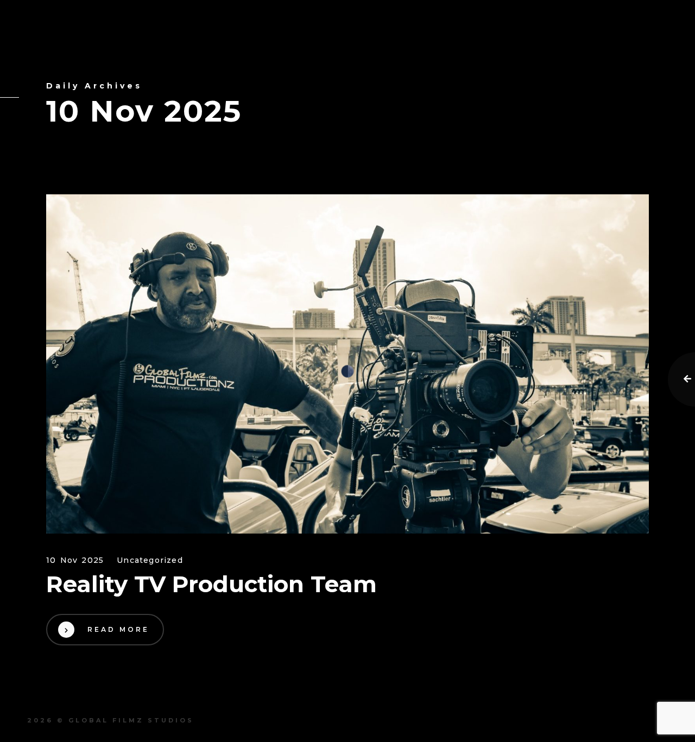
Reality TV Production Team (211, 584)
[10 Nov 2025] (347, 364)
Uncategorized (150, 560)
